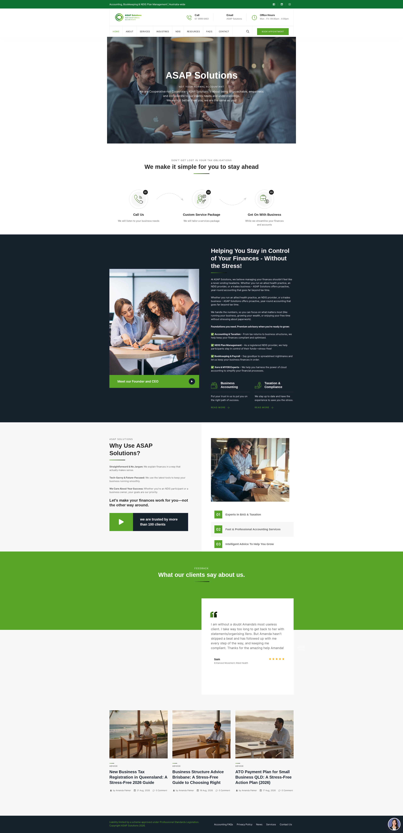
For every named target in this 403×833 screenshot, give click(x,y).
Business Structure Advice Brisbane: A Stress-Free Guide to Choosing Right (198, 777)
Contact (224, 31)
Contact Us (286, 824)
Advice (113, 766)
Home (116, 31)
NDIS (178, 31)
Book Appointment (273, 31)
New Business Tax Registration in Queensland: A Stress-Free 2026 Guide (138, 777)
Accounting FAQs (223, 824)
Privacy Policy (244, 824)
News (259, 824)
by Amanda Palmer (121, 790)
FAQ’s (209, 31)
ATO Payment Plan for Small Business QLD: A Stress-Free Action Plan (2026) (263, 777)
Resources (193, 31)
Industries (162, 31)
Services (145, 31)
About (129, 31)
